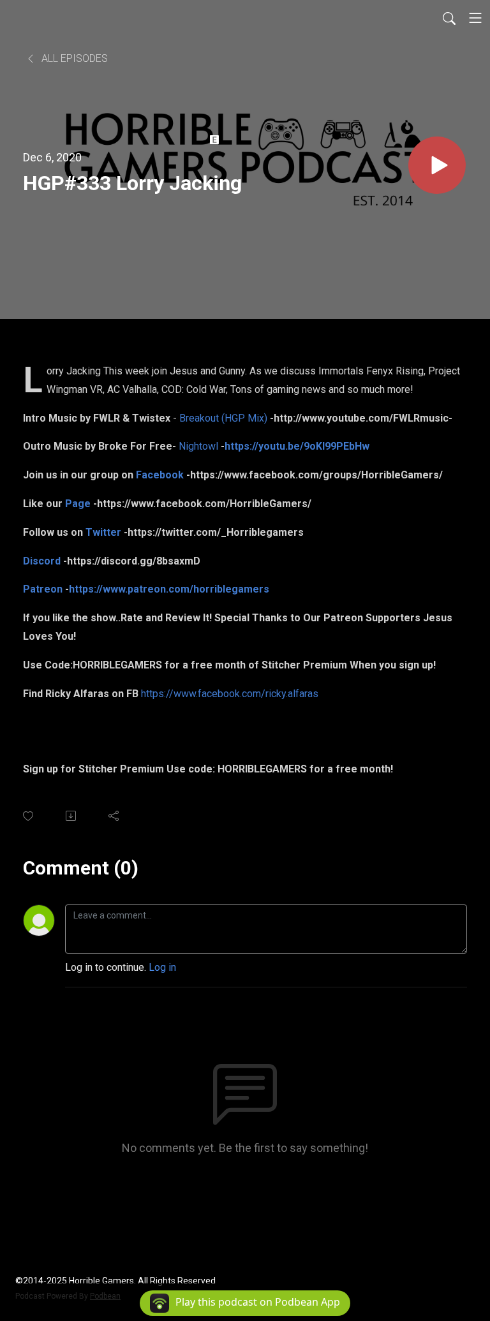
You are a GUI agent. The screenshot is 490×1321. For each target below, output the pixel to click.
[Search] (449, 18)
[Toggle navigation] (475, 18)
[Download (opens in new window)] (71, 815)
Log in (162, 967)
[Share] (114, 815)
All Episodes (73, 58)
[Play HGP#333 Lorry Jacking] (437, 165)
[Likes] (29, 816)
